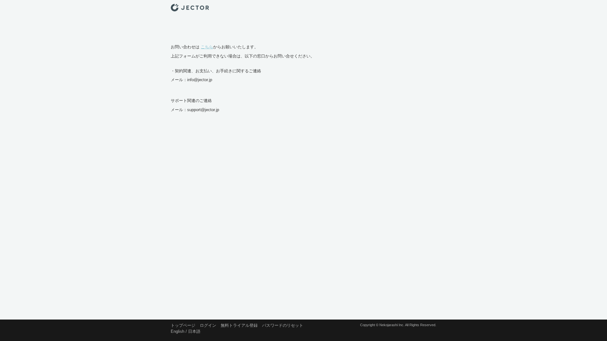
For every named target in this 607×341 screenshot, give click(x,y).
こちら (207, 47)
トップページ (183, 325)
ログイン (208, 325)
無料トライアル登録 (239, 325)
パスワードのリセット (282, 325)
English (177, 330)
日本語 (194, 330)
